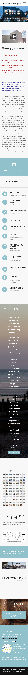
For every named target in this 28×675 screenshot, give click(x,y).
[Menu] (24, 3)
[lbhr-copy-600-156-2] (11, 3)
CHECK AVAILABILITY (14, 170)
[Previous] (5, 318)
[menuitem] (24, 3)
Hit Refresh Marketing (17, 651)
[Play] (3, 42)
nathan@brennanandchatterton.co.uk (11, 90)
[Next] (22, 318)
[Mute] (24, 42)
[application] (14, 36)
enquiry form (18, 621)
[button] (14, 36)
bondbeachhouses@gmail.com (10, 618)
